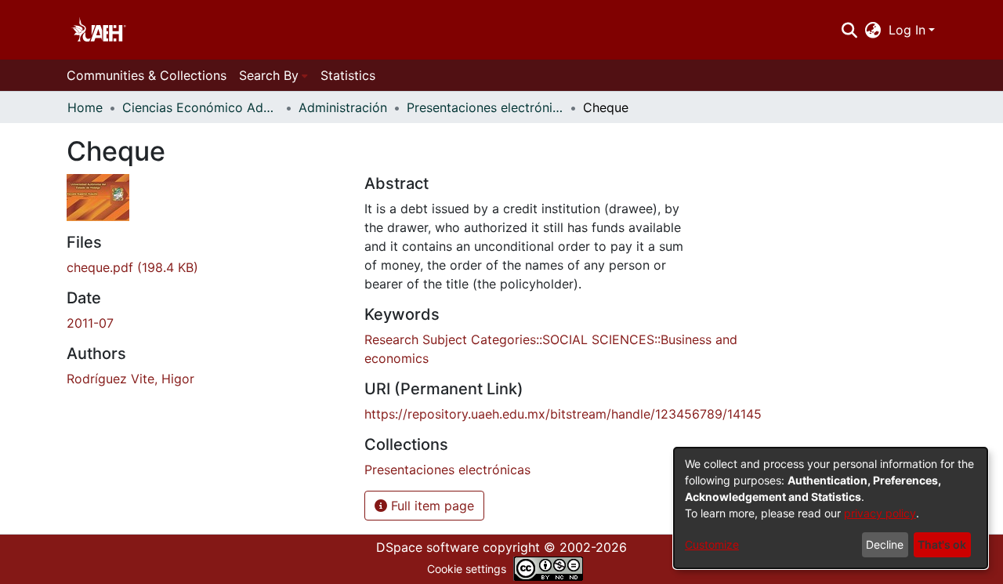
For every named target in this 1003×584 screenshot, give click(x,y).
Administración (343, 107)
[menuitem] (873, 29)
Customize (712, 544)
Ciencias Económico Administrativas (200, 107)
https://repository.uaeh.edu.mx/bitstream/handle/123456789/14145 (563, 414)
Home (85, 107)
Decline (884, 544)
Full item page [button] (430, 505)
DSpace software (427, 547)
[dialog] (830, 508)
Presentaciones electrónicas (485, 107)
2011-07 (90, 323)
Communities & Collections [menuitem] (146, 75)
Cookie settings (466, 568)
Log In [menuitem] (907, 30)
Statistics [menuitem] (347, 75)
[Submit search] (849, 29)
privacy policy (880, 513)
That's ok (942, 544)
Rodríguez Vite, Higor (130, 378)
